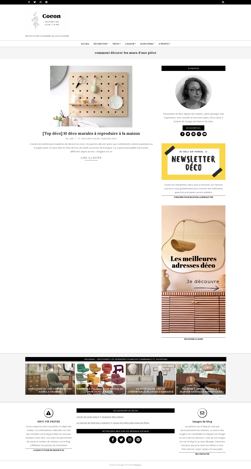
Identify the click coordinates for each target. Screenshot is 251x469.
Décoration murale (90, 138)
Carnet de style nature (88, 416)
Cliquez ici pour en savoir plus (48, 450)
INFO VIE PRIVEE (48, 421)
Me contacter (202, 454)
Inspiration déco (109, 138)
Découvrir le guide (193, 339)
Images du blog (202, 421)
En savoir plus (193, 128)
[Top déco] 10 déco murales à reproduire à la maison (91, 133)
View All (222, 397)
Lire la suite (91, 157)
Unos (122, 464)
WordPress (137, 464)
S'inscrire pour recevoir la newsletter (193, 197)
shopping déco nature (113, 416)
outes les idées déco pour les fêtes (131, 422)
